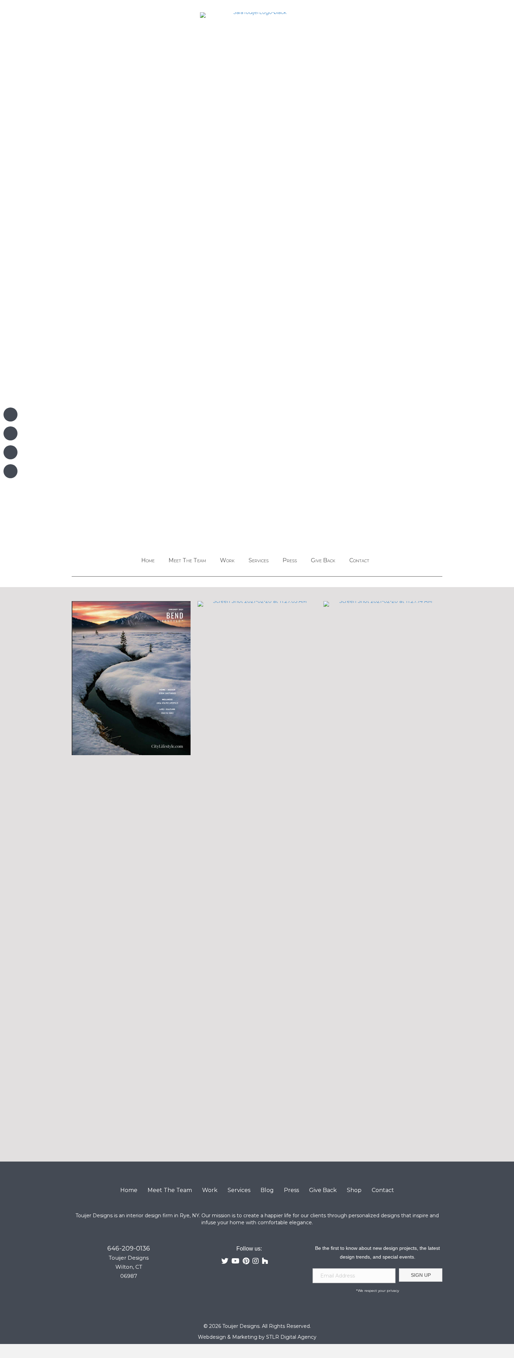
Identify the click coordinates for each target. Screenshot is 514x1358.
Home (148, 560)
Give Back (323, 560)
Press (290, 560)
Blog (267, 1190)
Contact (359, 560)
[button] (420, 1275)
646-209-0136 (128, 1248)
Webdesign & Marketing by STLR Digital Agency (257, 1337)
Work (227, 560)
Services (259, 560)
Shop (354, 1190)
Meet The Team (187, 560)
